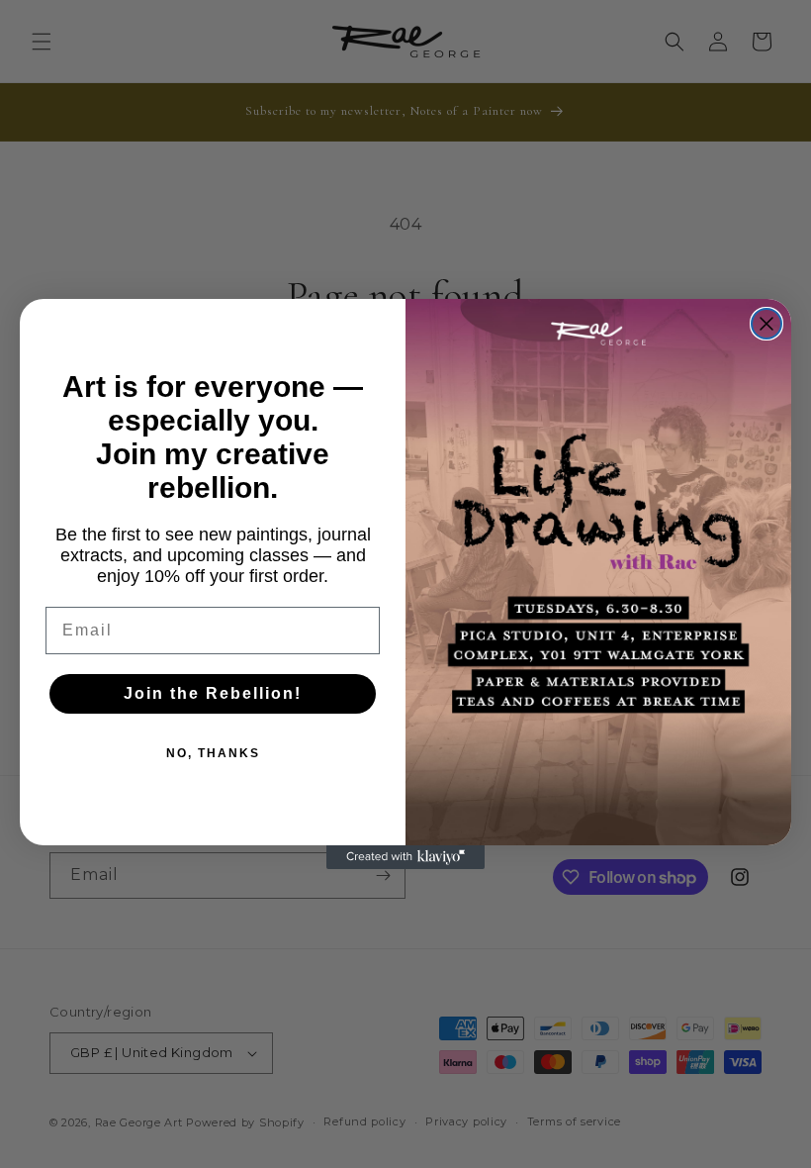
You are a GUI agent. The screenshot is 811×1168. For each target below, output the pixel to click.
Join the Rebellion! (213, 693)
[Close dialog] (766, 324)
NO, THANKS (213, 753)
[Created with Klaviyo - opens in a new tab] (405, 857)
